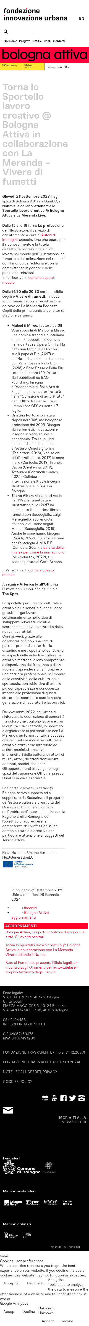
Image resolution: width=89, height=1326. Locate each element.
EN (81, 18)
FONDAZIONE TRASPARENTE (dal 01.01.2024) (41, 1062)
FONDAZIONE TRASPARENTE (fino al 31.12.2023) (44, 1052)
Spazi (47, 41)
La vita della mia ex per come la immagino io (37, 549)
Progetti (24, 41)
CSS (77, 1247)
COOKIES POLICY (17, 1081)
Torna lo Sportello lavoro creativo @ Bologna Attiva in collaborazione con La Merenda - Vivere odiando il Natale (43, 950)
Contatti (59, 41)
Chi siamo (10, 41)
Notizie (37, 41)
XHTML (63, 1247)
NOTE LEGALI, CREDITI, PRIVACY (30, 1072)
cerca (6, 31)
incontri (30, 908)
